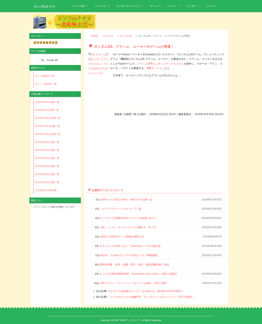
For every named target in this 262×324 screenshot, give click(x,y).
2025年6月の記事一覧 (47, 166)
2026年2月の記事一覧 (47, 102)
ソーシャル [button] (100, 5)
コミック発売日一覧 (46, 83)
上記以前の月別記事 (46, 190)
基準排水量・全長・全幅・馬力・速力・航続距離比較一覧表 (134, 264)
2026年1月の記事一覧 (47, 109)
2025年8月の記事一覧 (47, 150)
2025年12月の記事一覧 (47, 117)
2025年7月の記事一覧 (47, 158)
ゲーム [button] (154, 5)
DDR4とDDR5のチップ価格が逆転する (122, 236)
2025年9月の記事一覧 (47, 142)
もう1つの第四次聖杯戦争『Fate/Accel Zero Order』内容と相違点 (138, 273)
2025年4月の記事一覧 (47, 182)
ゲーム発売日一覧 (44, 75)
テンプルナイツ (44, 6)
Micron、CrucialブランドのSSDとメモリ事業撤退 (128, 255)
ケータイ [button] (191, 5)
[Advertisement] (164, 21)
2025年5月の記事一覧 (47, 174)
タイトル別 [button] (78, 5)
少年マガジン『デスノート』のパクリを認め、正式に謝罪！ (134, 283)
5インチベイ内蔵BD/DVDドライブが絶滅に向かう (128, 218)
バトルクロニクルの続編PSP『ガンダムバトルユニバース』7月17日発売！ (151, 296)
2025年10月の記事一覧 (47, 134)
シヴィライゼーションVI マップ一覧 (120, 208)
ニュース (211, 5)
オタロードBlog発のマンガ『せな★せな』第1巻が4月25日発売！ (146, 291)
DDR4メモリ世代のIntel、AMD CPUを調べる (126, 199)
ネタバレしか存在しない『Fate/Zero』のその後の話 (130, 245)
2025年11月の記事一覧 (47, 126)
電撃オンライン (155, 68)
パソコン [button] (172, 5)
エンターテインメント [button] (128, 5)
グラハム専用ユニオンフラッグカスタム (160, 63)
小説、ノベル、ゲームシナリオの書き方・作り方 (128, 227)
